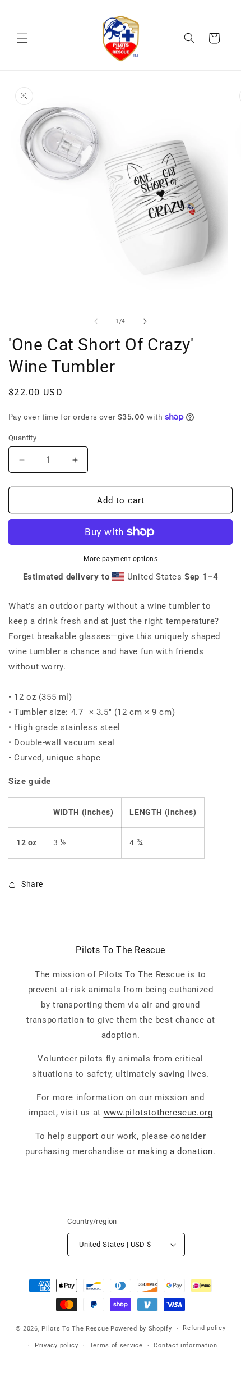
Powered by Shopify (141, 1328)
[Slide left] (96, 321)
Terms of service (116, 1345)
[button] (22, 38)
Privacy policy (56, 1345)
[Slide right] (145, 321)
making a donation (175, 1151)
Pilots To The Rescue (75, 1328)
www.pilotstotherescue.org (158, 1113)
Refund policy (204, 1328)
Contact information (185, 1345)
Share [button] (32, 884)
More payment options (120, 559)
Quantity (22, 438)
